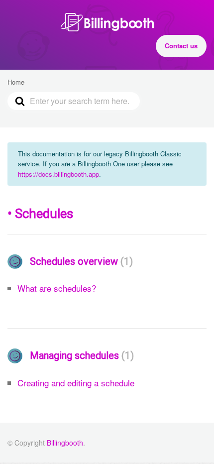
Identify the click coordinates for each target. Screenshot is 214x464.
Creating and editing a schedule (75, 382)
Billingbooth (65, 443)
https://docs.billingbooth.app (58, 174)
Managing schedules (80, 355)
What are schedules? (56, 288)
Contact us (181, 45)
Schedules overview (79, 261)
